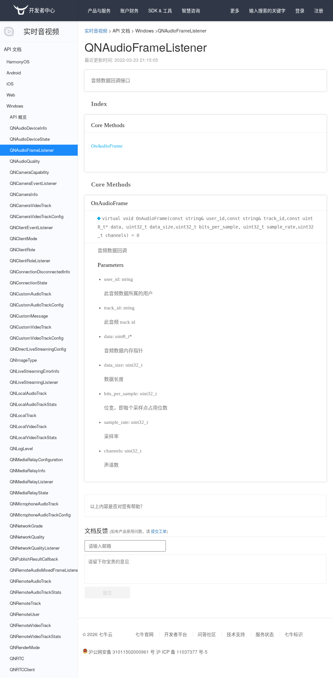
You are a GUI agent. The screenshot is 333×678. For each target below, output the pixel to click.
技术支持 (236, 634)
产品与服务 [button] (99, 10)
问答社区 (207, 634)
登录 (299, 10)
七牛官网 (144, 634)
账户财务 (129, 10)
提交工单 (158, 531)
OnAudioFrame (107, 146)
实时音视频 (41, 31)
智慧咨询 (191, 10)
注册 (318, 10)
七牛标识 (294, 634)
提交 (107, 592)
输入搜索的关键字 (267, 10)
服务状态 (265, 634)
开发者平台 (175, 634)
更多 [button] (234, 10)
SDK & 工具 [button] (160, 10)
